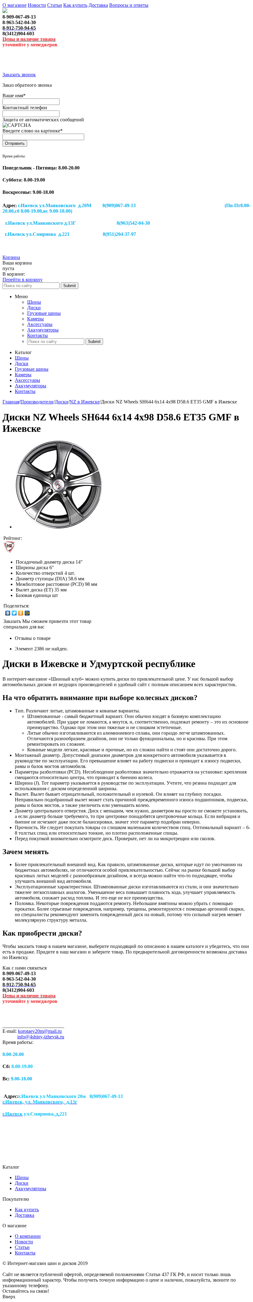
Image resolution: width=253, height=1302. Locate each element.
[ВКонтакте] (8, 613)
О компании (28, 1236)
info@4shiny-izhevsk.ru (40, 1036)
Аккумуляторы (43, 329)
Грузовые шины (44, 313)
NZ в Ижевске (84, 401)
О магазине (14, 5)
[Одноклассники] (21, 613)
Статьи (54, 5)
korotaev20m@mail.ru (40, 1031)
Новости (37, 5)
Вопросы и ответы (128, 5)
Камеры (35, 318)
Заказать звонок (19, 74)
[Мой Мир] (27, 613)
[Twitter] (14, 613)
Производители (36, 401)
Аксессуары (39, 324)
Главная (10, 401)
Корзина (11, 257)
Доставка (98, 5)
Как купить (75, 5)
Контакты (37, 335)
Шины (34, 302)
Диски (34, 307)
